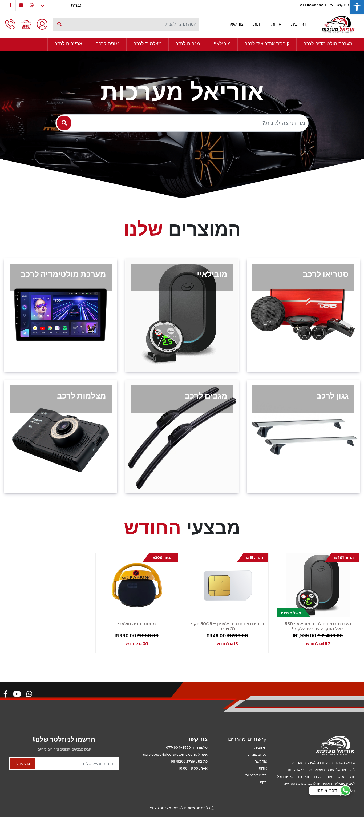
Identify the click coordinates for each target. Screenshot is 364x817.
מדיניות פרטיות (256, 775)
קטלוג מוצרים (257, 754)
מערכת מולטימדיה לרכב (328, 43)
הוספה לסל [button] (340, 641)
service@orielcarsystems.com (169, 754)
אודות (276, 24)
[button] (357, 7)
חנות (257, 24)
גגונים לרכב (108, 43)
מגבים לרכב (187, 43)
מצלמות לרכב (147, 43)
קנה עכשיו (317, 643)
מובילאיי (222, 43)
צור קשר (236, 24)
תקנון (263, 782)
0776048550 (311, 5)
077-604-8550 (178, 747)
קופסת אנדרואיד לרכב (267, 43)
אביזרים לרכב (68, 43)
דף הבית (298, 24)
